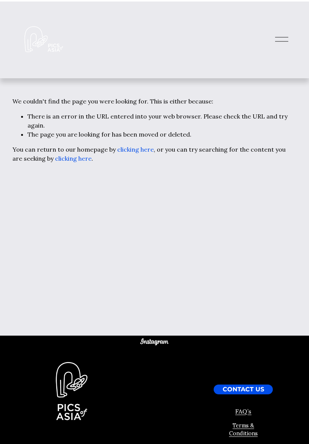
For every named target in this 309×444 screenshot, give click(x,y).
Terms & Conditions (243, 429)
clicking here (135, 149)
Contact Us (243, 389)
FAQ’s (243, 411)
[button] (128, 357)
